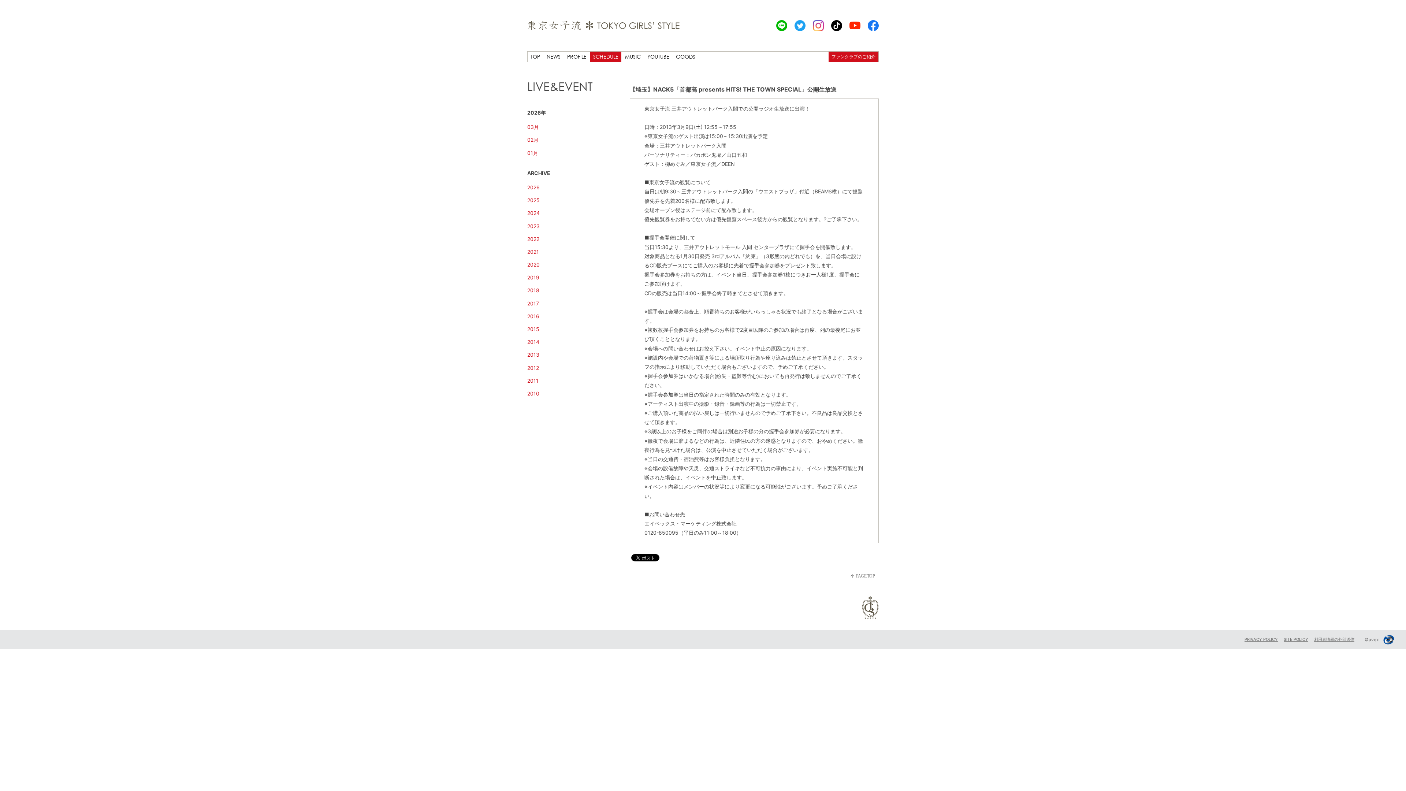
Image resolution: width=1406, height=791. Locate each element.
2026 (533, 187)
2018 (533, 290)
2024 (533, 213)
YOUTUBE (658, 56)
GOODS (685, 56)
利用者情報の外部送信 (1334, 639)
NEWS (554, 56)
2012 (533, 368)
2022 (533, 239)
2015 (533, 329)
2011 (533, 381)
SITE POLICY (1296, 639)
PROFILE (577, 56)
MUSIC (633, 56)
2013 (533, 355)
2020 (533, 264)
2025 (533, 200)
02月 (533, 140)
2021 (533, 252)
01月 (532, 153)
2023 (533, 226)
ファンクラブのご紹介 (853, 56)
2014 (533, 342)
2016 (533, 316)
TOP (535, 56)
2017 (533, 303)
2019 (533, 277)
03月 (533, 127)
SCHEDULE (605, 56)
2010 (533, 393)
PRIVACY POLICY (1261, 639)
